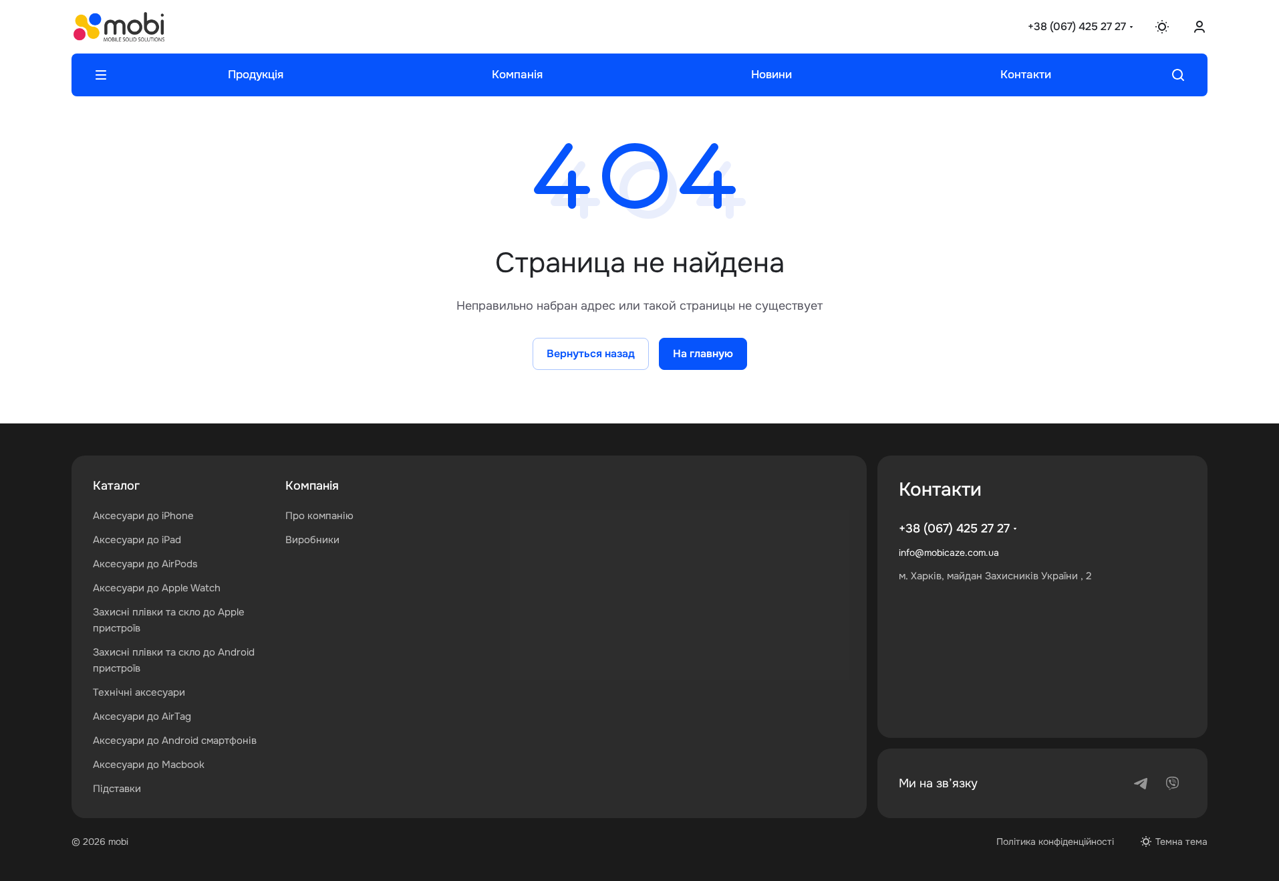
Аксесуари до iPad (137, 540)
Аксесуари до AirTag (142, 716)
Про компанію (319, 515)
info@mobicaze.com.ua (949, 553)
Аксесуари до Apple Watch (157, 588)
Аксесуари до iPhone (143, 515)
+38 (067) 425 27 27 (1077, 26)
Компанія (312, 485)
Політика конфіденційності (1055, 842)
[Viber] (1172, 783)
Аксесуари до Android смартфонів (175, 740)
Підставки (117, 788)
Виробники (312, 540)
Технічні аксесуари (139, 692)
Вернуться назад (591, 354)
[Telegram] (1140, 783)
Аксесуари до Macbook (148, 764)
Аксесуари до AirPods (145, 564)
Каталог (116, 485)
